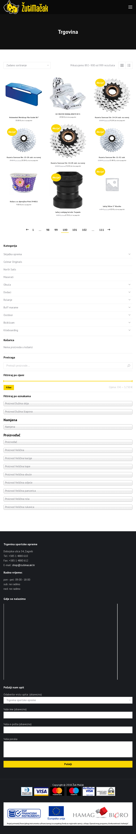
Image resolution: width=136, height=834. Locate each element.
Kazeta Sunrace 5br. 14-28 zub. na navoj (68, 163)
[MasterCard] (57, 795)
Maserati (8, 277)
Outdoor (8, 315)
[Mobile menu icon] (130, 7)
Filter (9, 387)
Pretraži (129, 365)
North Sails (10, 269)
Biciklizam (9, 322)
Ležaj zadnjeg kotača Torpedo (68, 212)
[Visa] (41, 795)
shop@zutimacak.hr (23, 565)
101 (74, 230)
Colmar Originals (13, 262)
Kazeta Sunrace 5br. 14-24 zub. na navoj (112, 117)
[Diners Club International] (26, 795)
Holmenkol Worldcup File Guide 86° (24, 117)
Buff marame (11, 307)
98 (47, 230)
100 (65, 230)
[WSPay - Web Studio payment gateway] (105, 795)
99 (56, 230)
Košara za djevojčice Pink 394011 (24, 201)
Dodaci (7, 292)
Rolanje (8, 300)
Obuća (7, 284)
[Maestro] (74, 795)
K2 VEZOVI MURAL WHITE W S (68, 114)
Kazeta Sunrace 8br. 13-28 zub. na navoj (24, 157)
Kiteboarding (11, 330)
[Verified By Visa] (88, 795)
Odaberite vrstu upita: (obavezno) (23, 694)
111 (101, 230)
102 (84, 230)
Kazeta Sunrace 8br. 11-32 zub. (112, 157)
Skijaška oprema (13, 254)
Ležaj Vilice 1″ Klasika (112, 206)
